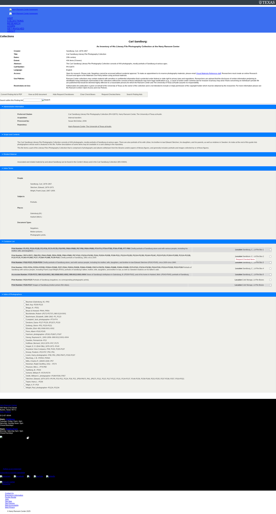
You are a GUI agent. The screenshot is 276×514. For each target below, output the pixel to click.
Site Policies (10, 503)
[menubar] (74, 94)
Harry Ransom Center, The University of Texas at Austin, (90, 126)
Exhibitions (10, 419)
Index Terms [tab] (8, 168)
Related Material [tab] (10, 154)
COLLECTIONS (15, 21)
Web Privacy (10, 507)
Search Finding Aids (134, 94)
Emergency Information (14, 495)
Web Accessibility (12, 505)
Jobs (7, 499)
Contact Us (9, 493)
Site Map (8, 501)
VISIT (10, 18)
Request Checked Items (111, 94)
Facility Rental (10, 497)
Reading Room (12, 429)
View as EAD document (37, 94)
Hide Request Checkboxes (63, 94)
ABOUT (11, 31)
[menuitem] (12, 94)
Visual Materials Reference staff (208, 73)
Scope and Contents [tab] (12, 135)
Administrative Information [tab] (14, 107)
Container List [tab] (9, 241)
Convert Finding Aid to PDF (11, 94)
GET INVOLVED (15, 28)
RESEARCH (13, 23)
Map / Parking (5, 412)
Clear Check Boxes (87, 94)
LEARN (11, 26)
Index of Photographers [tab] (13, 294)
